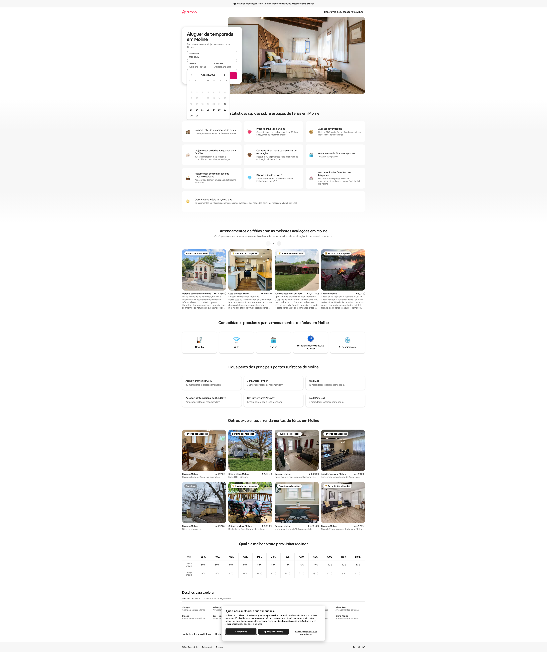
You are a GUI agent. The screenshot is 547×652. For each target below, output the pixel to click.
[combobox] (212, 57)
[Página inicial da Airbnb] (189, 11)
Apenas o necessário (273, 631)
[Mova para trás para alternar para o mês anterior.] (192, 75)
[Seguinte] (279, 243)
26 (208, 110)
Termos (219, 647)
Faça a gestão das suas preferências (306, 633)
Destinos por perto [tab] (191, 598)
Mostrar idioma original (303, 3)
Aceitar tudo (241, 631)
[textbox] (199, 67)
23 (191, 110)
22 (225, 104)
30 (191, 115)
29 (225, 110)
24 (197, 110)
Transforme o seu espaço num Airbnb (343, 11)
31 (197, 115)
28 (219, 110)
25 (202, 110)
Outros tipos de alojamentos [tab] (217, 598)
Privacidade (207, 647)
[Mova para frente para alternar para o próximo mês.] (225, 75)
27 (214, 110)
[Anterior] (268, 243)
